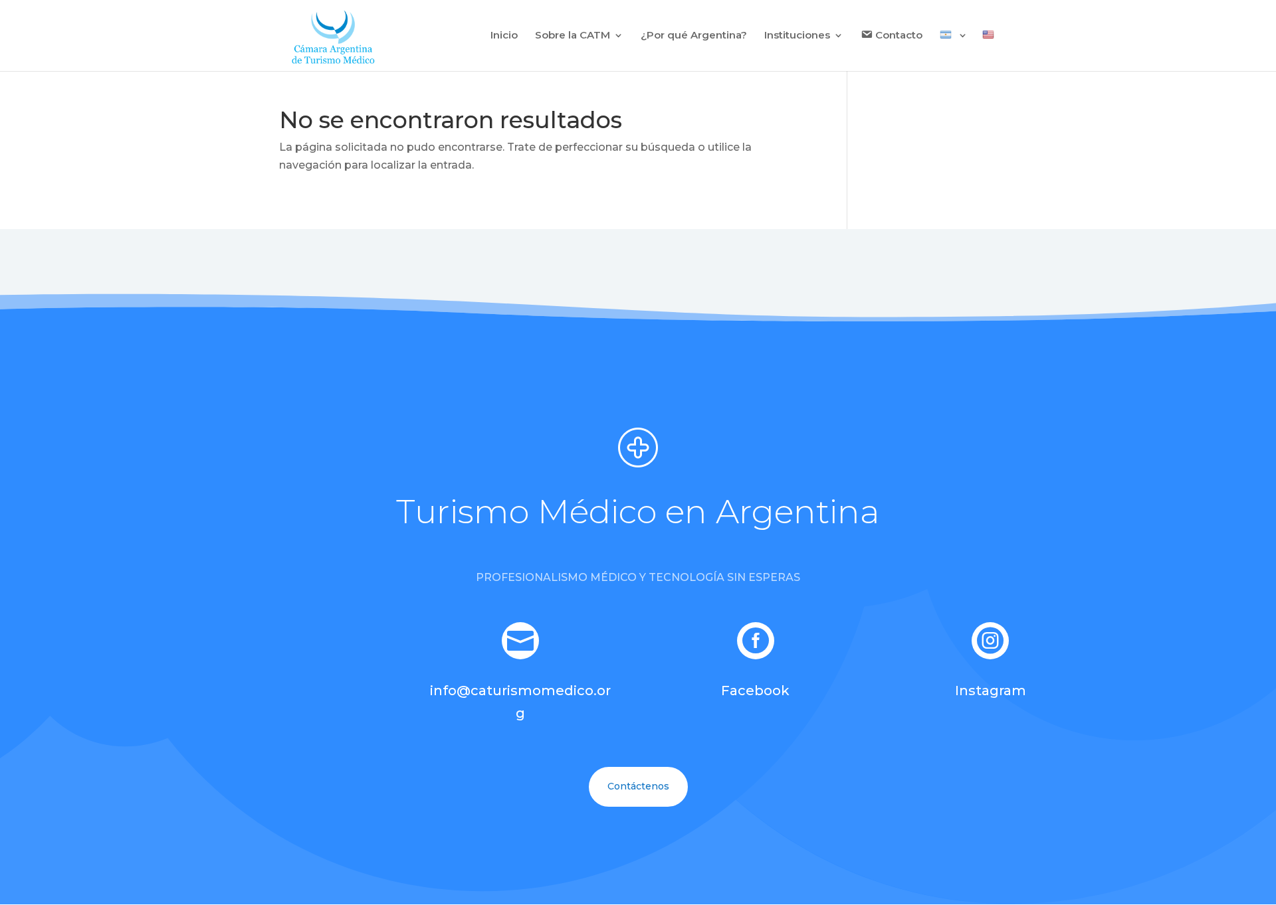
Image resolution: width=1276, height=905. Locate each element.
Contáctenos (638, 786)
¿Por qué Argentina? (694, 36)
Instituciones (797, 36)
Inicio (504, 36)
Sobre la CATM (572, 36)
